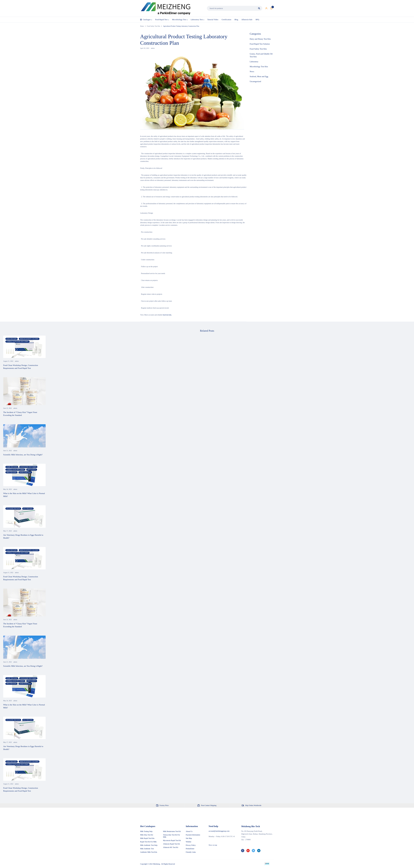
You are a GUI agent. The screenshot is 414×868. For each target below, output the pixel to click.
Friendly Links (191, 852)
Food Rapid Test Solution (260, 44)
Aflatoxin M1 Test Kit (170, 847)
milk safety (31, 469)
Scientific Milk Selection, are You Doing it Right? (22, 455)
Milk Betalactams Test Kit (172, 831)
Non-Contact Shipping (208, 805)
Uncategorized (255, 81)
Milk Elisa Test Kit (146, 835)
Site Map (189, 838)
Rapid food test (25, 472)
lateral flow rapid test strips (17, 341)
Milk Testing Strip (146, 831)
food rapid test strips (28, 467)
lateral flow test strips (15, 469)
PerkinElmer (190, 849)
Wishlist (188, 842)
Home (142, 26)
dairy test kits (11, 467)
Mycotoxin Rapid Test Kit (172, 840)
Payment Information (193, 835)
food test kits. (167, 315)
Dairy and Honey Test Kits (260, 39)
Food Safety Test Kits (153, 26)
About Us (189, 831)
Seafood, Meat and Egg (259, 76)
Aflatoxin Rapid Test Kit (171, 844)
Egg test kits (28, 508)
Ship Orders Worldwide (253, 805)
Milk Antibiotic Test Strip (148, 845)
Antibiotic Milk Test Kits (148, 852)
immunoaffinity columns (29, 339)
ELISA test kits (11, 339)
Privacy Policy (191, 845)
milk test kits (11, 472)
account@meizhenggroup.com (219, 831)
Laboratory (254, 61)
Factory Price (164, 805)
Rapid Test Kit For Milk (148, 842)
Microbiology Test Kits (259, 66)
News (252, 71)
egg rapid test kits (13, 508)
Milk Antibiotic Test (147, 849)
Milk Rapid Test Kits (147, 838)
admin (153, 48)
